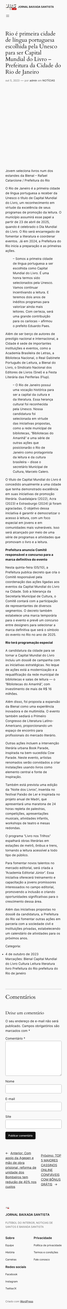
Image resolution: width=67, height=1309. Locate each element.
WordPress (26, 1301)
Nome (9, 1081)
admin (33, 80)
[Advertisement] (33, 120)
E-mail (10, 1099)
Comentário (15, 1038)
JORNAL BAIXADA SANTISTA (36, 6)
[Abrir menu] (7, 16)
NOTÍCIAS (48, 80)
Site (8, 1116)
